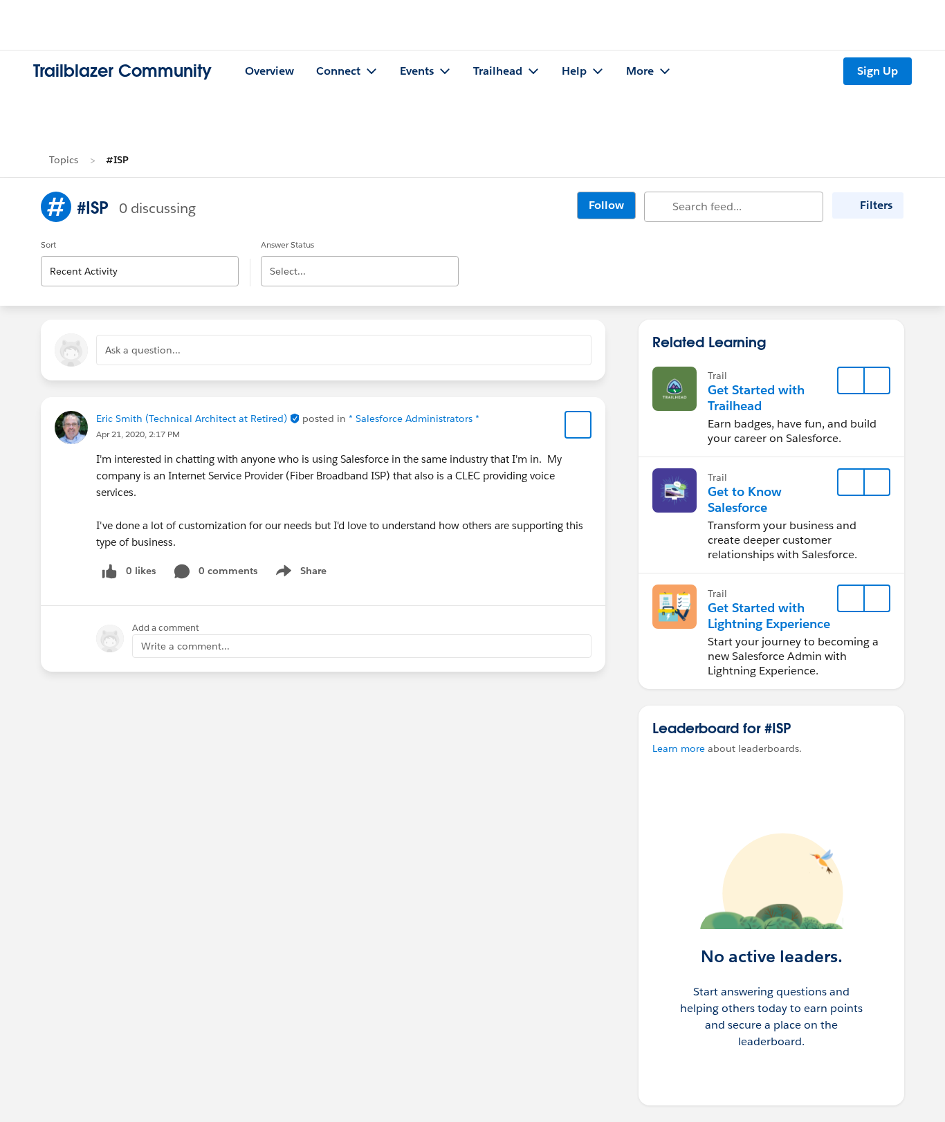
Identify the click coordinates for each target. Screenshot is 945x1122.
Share (299, 573)
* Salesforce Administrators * (414, 418)
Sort (48, 244)
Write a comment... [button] (185, 646)
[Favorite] (578, 424)
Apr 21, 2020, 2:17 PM (138, 434)
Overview (269, 71)
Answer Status (287, 244)
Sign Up (877, 71)
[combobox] (140, 259)
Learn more (678, 748)
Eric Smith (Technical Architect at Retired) (199, 418)
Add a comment (165, 628)
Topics (63, 160)
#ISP (117, 160)
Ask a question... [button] (143, 350)
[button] (876, 380)
